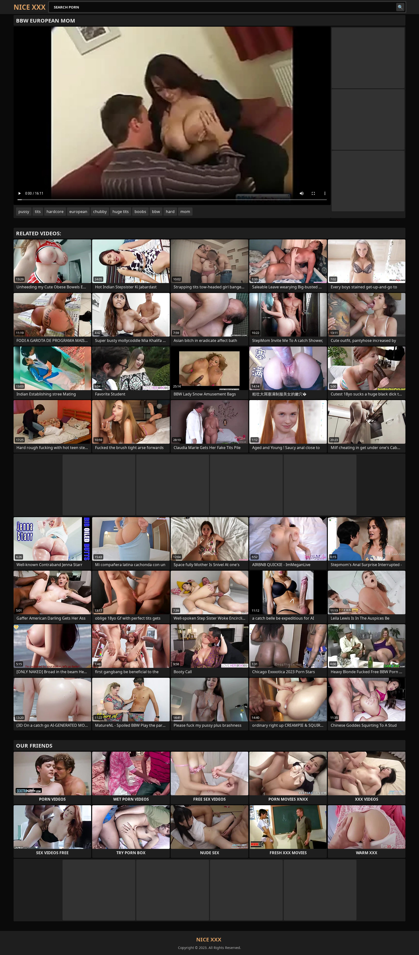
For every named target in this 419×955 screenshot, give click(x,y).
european (78, 211)
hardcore (55, 211)
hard (170, 211)
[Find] (400, 7)
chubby (100, 211)
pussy (23, 211)
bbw (156, 211)
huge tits (121, 211)
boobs (140, 211)
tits (38, 211)
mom (185, 211)
